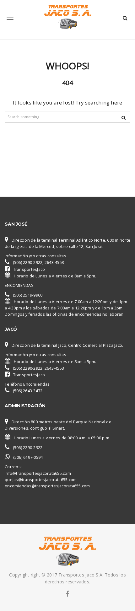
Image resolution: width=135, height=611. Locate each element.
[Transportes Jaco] (67, 17)
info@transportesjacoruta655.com (38, 473)
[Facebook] (67, 593)
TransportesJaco (29, 269)
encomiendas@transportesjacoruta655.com (47, 486)
